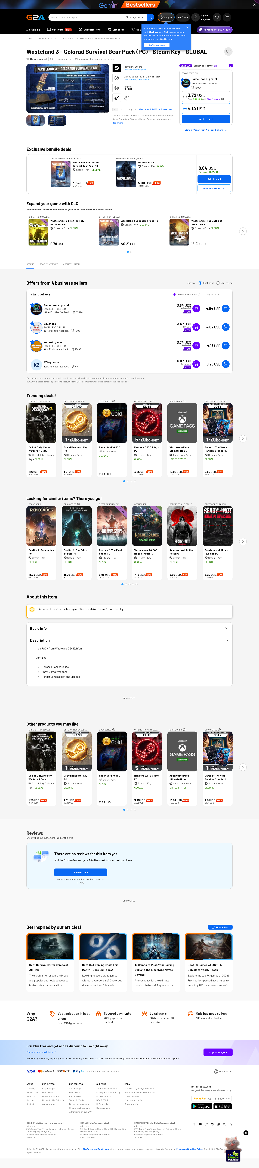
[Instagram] (218, 1124)
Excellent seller (55, 308)
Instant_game (53, 342)
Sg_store (50, 323)
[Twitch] (206, 1124)
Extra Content (68, 38)
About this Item (71, 264)
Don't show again (157, 45)
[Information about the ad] (196, 73)
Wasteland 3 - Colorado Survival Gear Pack (100, 38)
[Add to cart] (226, 308)
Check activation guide (135, 69)
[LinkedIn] (230, 1124)
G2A (31, 38)
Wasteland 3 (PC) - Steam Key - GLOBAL (156, 109)
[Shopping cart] (227, 17)
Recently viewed (49, 264)
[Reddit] (212, 1124)
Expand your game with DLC (52, 203)
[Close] (254, 4)
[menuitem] (33, 29)
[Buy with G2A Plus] (196, 308)
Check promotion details (39, 1051)
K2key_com (51, 362)
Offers (30, 264)
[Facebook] (194, 1124)
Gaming (42, 38)
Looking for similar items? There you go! (64, 498)
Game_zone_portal (204, 78)
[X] (224, 1124)
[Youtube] (200, 1124)
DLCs (53, 38)
